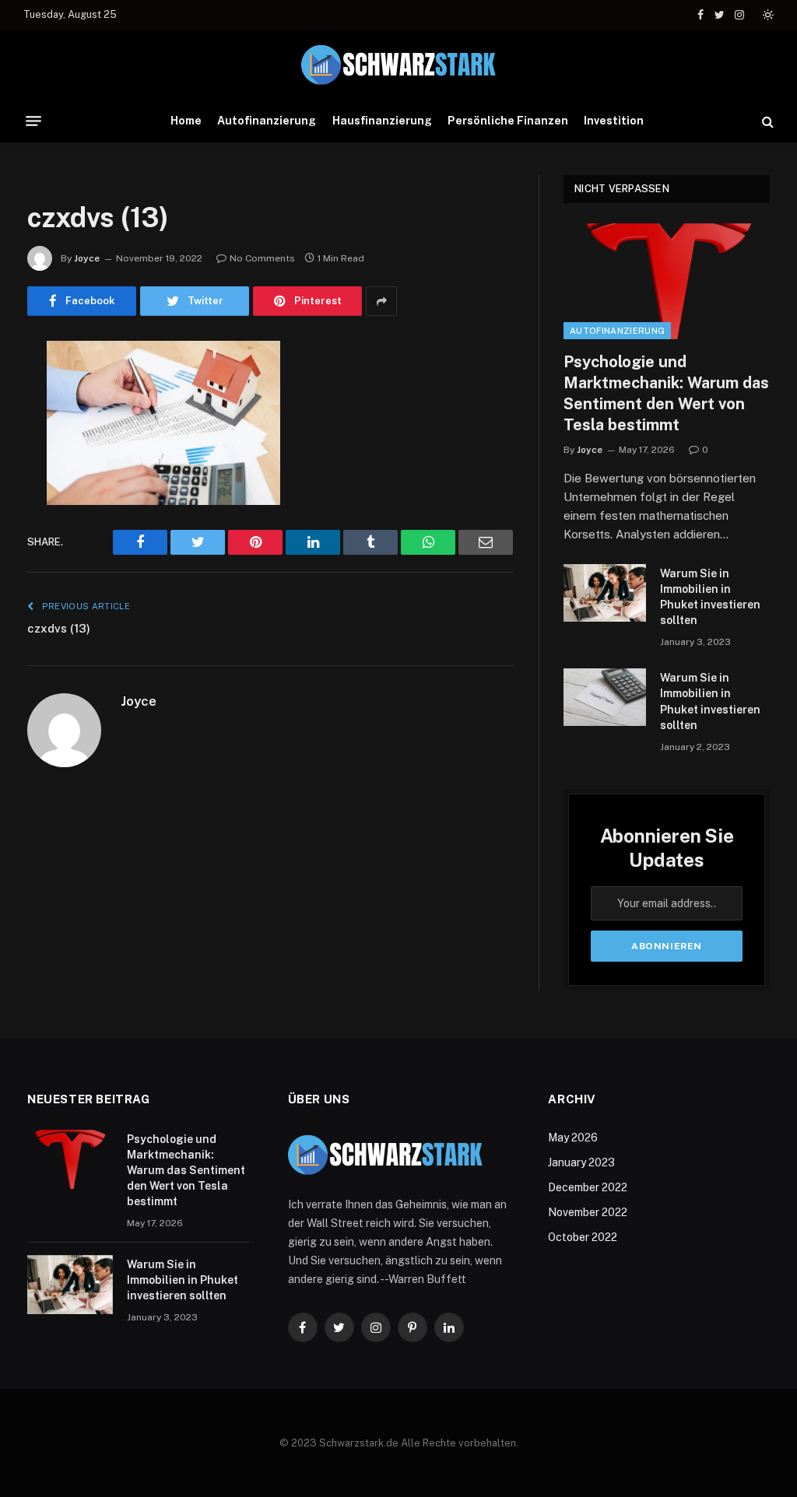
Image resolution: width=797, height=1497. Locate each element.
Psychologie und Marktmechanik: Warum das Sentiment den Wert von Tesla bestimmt (666, 393)
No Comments (262, 258)
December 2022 (587, 1187)
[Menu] (33, 121)
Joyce (87, 258)
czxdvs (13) (58, 628)
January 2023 (581, 1162)
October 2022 (582, 1237)
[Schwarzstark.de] (398, 65)
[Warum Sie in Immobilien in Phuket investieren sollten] (605, 592)
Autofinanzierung (266, 120)
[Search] (766, 120)
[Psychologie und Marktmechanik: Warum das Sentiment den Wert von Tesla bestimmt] (667, 281)
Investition (614, 120)
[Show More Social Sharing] (381, 301)
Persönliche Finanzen (508, 120)
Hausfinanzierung (382, 120)
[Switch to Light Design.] (767, 14)
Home (186, 120)
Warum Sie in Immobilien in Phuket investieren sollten (710, 596)
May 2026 (573, 1137)
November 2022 (587, 1212)
